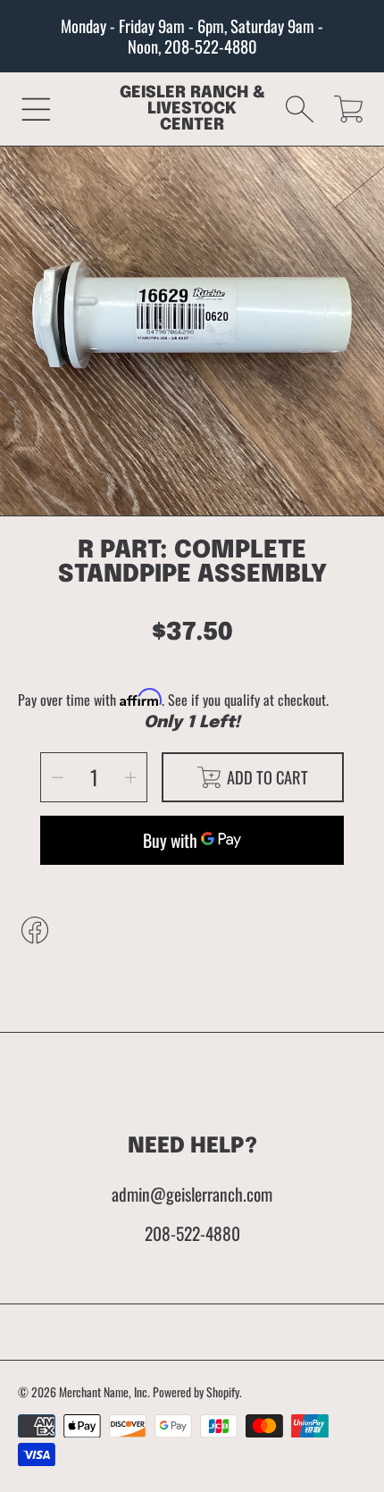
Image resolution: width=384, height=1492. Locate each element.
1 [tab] (192, 481)
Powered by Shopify (196, 1392)
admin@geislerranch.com (192, 1194)
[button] (36, 108)
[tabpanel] (192, 338)
